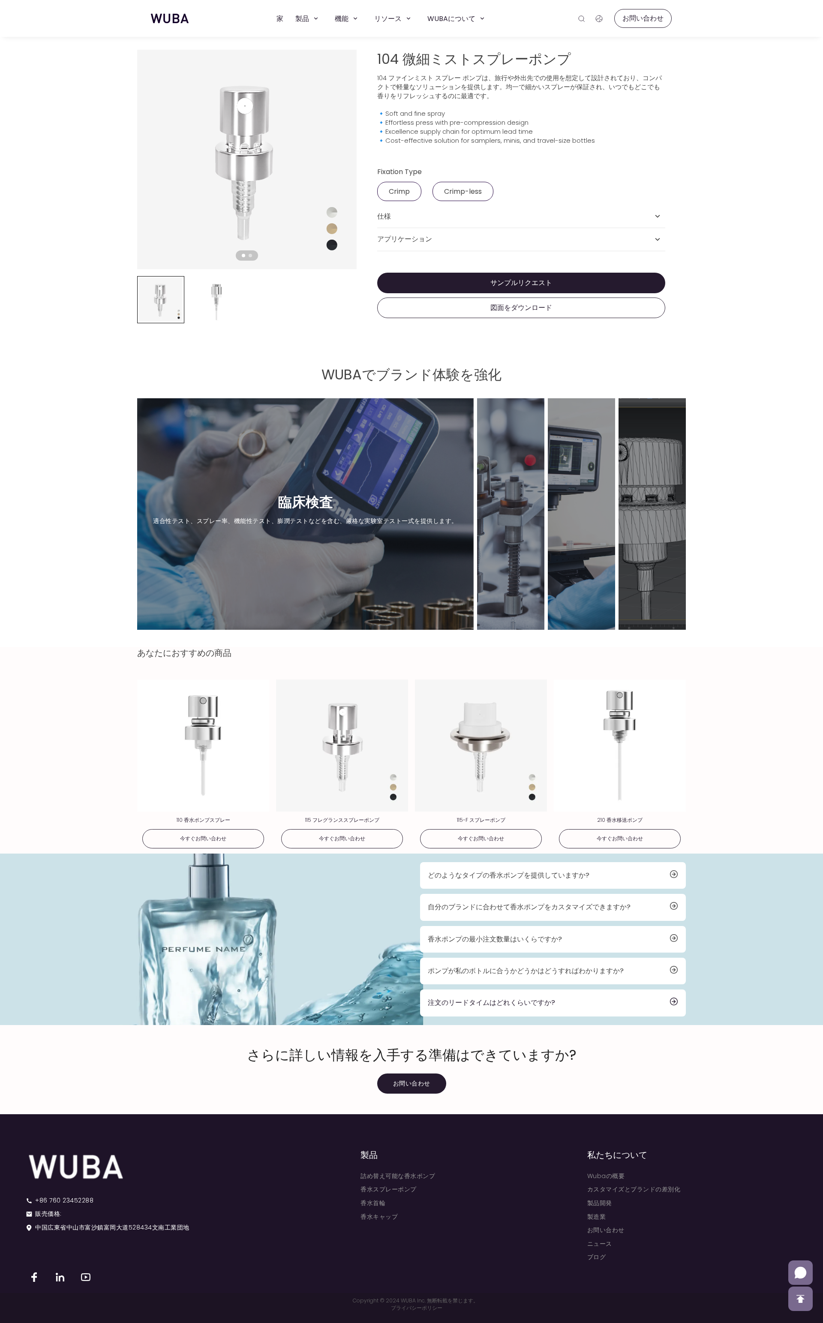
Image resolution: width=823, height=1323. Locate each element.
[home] (170, 18)
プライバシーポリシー (416, 1307)
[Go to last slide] (149, 159)
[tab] (243, 255)
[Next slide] (344, 159)
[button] (160, 299)
